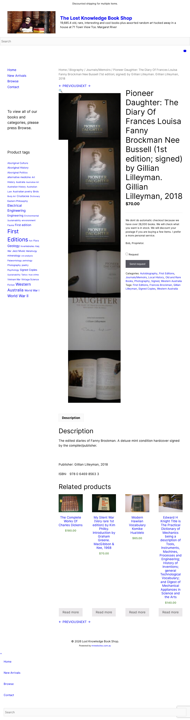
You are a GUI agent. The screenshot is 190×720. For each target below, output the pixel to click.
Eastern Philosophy (17, 201)
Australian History (16, 186)
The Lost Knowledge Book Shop (96, 18)
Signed (155, 281)
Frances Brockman (161, 284)
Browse (13, 81)
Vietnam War (13, 279)
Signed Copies (146, 288)
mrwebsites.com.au (101, 645)
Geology (13, 246)
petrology (27, 260)
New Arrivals (16, 76)
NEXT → (84, 86)
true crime (34, 274)
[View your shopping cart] (185, 50)
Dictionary (35, 196)
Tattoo (24, 274)
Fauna (10, 225)
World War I (31, 290)
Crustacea (23, 196)
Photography (142, 281)
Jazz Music (18, 250)
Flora (36, 240)
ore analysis (27, 255)
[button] (61, 91)
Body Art (11, 196)
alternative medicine (19, 177)
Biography (76, 70)
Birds (36, 191)
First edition (23, 225)
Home (63, 70)
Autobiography (149, 273)
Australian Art (32, 182)
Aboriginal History (18, 167)
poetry (25, 265)
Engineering (15, 215)
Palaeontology (14, 260)
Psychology (13, 270)
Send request (137, 263)
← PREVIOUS (68, 86)
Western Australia (171, 281)
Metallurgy (31, 251)
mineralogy (13, 255)
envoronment (28, 220)
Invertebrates (27, 246)
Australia (20, 182)
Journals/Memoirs (98, 70)
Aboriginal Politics (17, 172)
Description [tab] (71, 418)
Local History (156, 277)
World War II (17, 295)
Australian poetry (22, 191)
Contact (13, 87)
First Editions (166, 273)
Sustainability (13, 274)
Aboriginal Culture (17, 163)
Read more (71, 612)
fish (30, 241)
